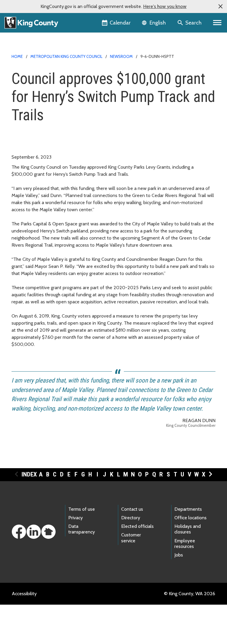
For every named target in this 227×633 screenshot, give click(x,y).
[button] (220, 6)
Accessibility (24, 593)
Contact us (132, 509)
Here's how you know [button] (165, 6)
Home (17, 56)
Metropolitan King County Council (66, 56)
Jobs (178, 555)
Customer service (131, 537)
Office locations (190, 517)
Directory (130, 517)
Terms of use (81, 509)
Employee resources (184, 543)
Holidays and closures (187, 529)
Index (29, 474)
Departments (188, 509)
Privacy (75, 517)
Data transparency (81, 529)
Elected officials (137, 526)
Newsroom (121, 56)
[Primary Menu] (217, 22)
